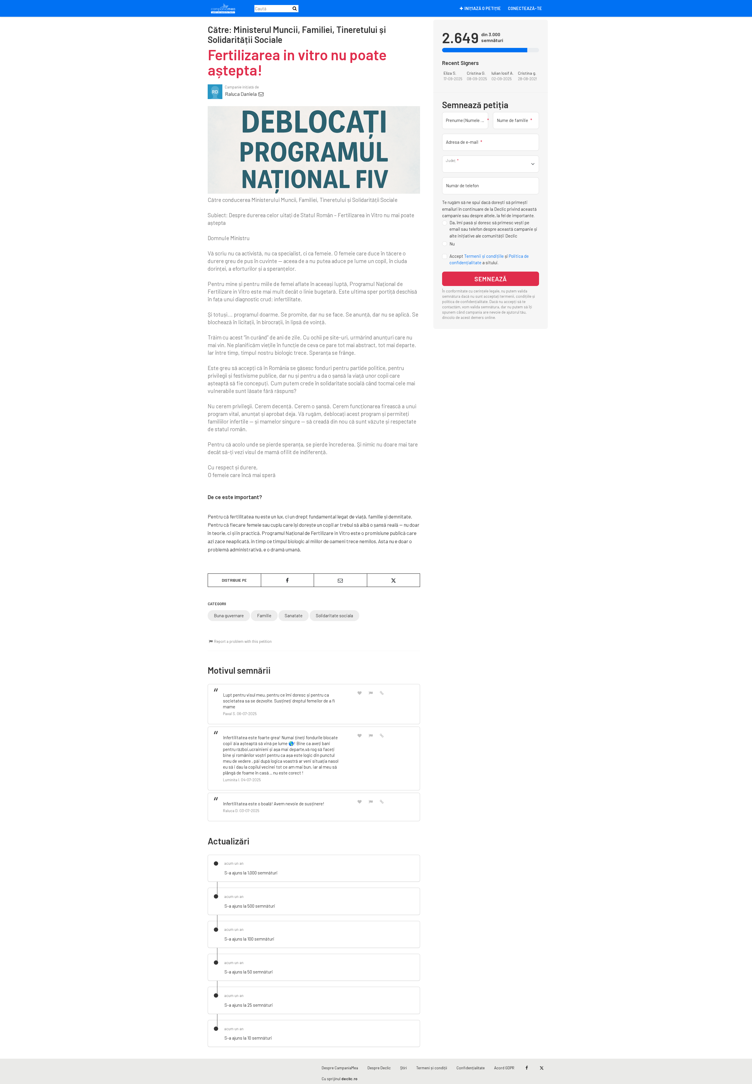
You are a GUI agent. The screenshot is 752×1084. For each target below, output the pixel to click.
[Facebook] (526, 1068)
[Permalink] (382, 692)
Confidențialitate (470, 1067)
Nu (452, 243)
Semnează (490, 278)
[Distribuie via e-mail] (340, 580)
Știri (403, 1067)
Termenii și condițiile (484, 256)
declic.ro (349, 1078)
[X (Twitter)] (541, 1068)
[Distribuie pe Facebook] (287, 580)
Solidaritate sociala (334, 615)
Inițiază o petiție (482, 8)
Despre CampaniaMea (340, 1067)
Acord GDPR (504, 1067)
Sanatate (294, 615)
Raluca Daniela (241, 94)
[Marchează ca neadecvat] (371, 692)
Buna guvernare (229, 615)
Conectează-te (525, 8)
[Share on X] (393, 580)
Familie (264, 615)
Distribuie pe (234, 580)
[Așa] (359, 692)
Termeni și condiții (431, 1067)
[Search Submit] (294, 8)
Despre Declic (379, 1067)
